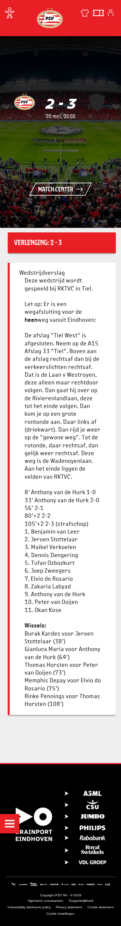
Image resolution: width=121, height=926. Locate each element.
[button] (9, 823)
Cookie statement (100, 907)
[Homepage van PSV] (50, 17)
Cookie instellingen (60, 913)
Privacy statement (69, 907)
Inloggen (110, 12)
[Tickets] (98, 12)
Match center (55, 189)
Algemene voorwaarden (45, 900)
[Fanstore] (84, 12)
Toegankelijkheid (80, 900)
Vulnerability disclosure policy (29, 907)
